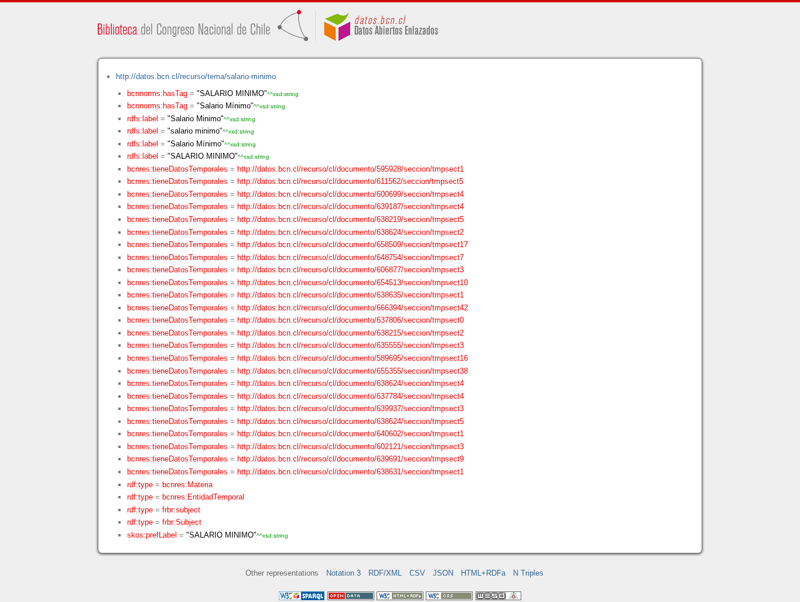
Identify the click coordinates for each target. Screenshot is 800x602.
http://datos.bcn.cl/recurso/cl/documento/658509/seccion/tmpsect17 (352, 244)
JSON (443, 573)
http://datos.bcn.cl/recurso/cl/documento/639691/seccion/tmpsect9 (350, 458)
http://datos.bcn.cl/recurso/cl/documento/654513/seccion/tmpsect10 (352, 282)
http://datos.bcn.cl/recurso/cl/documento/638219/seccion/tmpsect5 (350, 219)
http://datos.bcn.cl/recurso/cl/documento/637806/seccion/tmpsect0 (350, 320)
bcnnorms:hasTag (157, 93)
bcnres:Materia (187, 484)
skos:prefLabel (152, 535)
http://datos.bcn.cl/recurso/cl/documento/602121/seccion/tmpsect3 (350, 446)
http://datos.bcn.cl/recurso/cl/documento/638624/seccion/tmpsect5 (350, 421)
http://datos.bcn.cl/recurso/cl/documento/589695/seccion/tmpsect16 (352, 358)
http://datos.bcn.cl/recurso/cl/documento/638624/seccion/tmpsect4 (350, 383)
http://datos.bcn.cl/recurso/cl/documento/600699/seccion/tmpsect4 (350, 194)
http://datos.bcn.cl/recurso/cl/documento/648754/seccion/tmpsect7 (350, 257)
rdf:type (140, 484)
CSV (417, 573)
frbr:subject (181, 509)
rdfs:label (142, 118)
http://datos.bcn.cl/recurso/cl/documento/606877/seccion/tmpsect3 (350, 269)
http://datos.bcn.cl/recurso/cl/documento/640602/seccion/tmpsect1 (350, 433)
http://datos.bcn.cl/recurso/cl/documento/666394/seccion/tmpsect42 (352, 307)
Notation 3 (343, 573)
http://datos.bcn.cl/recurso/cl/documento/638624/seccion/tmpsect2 (350, 232)
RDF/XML (385, 573)
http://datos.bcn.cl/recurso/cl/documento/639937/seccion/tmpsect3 (350, 408)
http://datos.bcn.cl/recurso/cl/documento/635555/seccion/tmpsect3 (350, 345)
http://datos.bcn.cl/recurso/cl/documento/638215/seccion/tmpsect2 (350, 333)
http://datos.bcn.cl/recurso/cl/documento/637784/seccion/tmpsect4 (350, 396)
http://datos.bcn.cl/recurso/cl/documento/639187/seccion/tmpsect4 (350, 206)
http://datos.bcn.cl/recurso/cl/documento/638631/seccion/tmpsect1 (350, 471)
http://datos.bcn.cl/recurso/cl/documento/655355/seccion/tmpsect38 (352, 371)
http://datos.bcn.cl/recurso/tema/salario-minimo (196, 76)
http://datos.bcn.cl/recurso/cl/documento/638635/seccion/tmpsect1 (350, 294)
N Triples (528, 573)
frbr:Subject (181, 522)
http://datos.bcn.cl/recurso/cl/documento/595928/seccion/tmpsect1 (350, 169)
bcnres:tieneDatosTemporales (177, 169)
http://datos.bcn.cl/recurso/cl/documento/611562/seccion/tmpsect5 (350, 181)
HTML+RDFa (483, 573)
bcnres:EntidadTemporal (203, 496)
